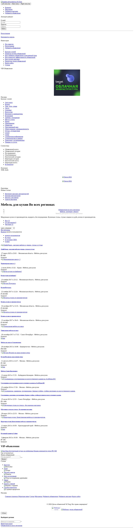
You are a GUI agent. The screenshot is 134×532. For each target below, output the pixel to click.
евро (7, 241)
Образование (9, 123)
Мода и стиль (10, 119)
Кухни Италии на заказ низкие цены (12, 357)
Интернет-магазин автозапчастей (17, 194)
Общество (8, 125)
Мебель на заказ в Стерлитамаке (11, 342)
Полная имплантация (12, 196)
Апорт (6, 468)
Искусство (9, 112)
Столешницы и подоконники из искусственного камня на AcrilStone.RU (23, 383)
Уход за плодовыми (10, 476)
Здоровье (8, 110)
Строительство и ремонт (14, 138)
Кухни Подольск (6, 287)
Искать (4, 459)
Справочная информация (14, 136)
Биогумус (7, 465)
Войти (3, 29)
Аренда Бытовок (11, 199)
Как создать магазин (12, 59)
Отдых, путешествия (12, 131)
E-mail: (3, 20)
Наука (7, 121)
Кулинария (9, 116)
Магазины (8, 9)
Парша (6, 480)
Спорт (7, 133)
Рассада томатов (9, 472)
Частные (9, 224)
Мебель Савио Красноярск (9, 371)
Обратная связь (23, 496)
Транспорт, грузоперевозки (14, 140)
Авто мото (9, 102)
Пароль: (3, 24)
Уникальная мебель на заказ (9, 330)
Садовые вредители (10, 487)
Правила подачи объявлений (15, 53)
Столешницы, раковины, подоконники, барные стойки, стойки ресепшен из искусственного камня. (31, 395)
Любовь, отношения (12, 118)
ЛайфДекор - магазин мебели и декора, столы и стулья (17, 249)
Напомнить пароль (7, 37)
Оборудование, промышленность (17, 129)
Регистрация (5, 33)
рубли (8, 238)
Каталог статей (10, 52)
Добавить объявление (13, 13)
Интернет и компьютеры (14, 114)
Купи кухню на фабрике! (8, 275)
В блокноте (9, 164)
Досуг (7, 108)
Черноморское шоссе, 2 (8, 263)
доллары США (11, 240)
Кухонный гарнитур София (9, 433)
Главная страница (11, 496)
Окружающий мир (11, 127)
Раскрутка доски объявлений (15, 61)
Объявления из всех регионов (11, 525)
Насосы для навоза (11, 197)
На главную (9, 44)
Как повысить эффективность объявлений (20, 57)
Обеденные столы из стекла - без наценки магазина (16, 409)
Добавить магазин (11, 11)
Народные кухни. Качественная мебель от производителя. (18, 421)
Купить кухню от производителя (11, 302)
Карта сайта (9, 63)
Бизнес (7, 104)
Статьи (7, 65)
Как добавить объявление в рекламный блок (21, 55)
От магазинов (10, 222)
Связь (7, 135)
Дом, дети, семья (11, 106)
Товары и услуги (11, 142)
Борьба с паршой (9, 484)
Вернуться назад (7, 524)
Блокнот (8, 7)
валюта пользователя (12, 235)
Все (7, 221)
